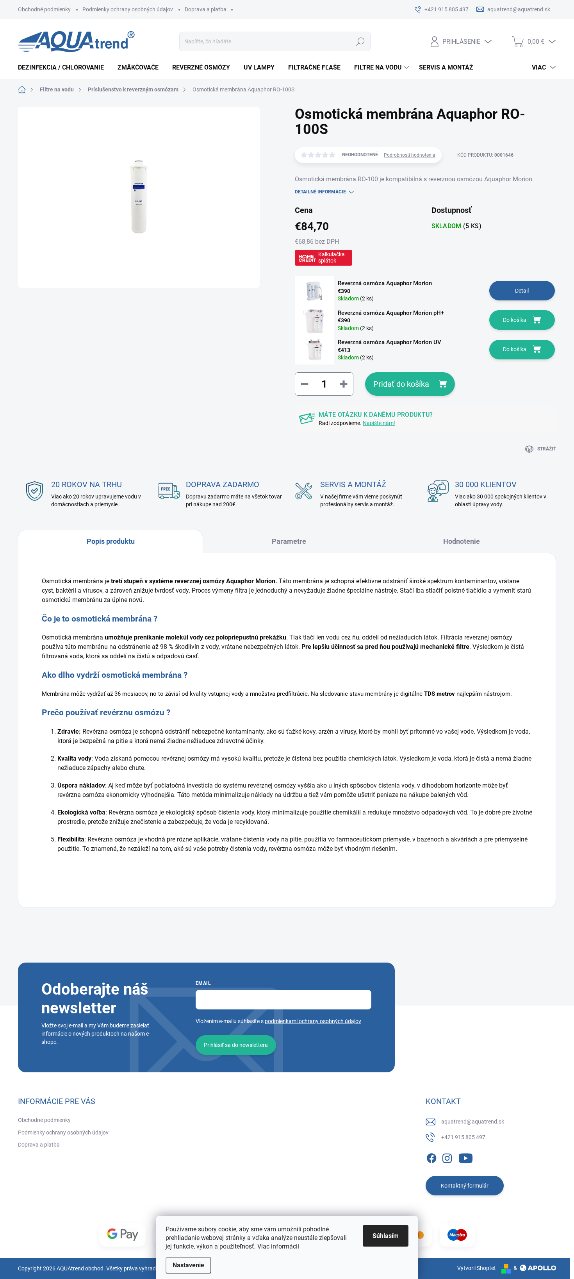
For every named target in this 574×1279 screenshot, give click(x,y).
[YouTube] (465, 1157)
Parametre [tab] (289, 541)
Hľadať (360, 41)
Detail (522, 291)
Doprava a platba (205, 9)
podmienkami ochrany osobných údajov (313, 1021)
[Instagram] (447, 1157)
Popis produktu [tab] (111, 541)
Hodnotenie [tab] (461, 541)
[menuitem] (64, 67)
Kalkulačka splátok (331, 257)
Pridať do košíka (401, 384)
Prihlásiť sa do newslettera (236, 1045)
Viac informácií (278, 1246)
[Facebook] (431, 1157)
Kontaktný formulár (464, 1186)
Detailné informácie (320, 192)
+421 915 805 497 (463, 1137)
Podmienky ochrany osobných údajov (127, 9)
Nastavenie (188, 1265)
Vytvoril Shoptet (476, 1268)
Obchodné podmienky (44, 9)
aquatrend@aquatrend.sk (472, 1121)
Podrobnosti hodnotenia (409, 155)
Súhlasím (386, 1236)
